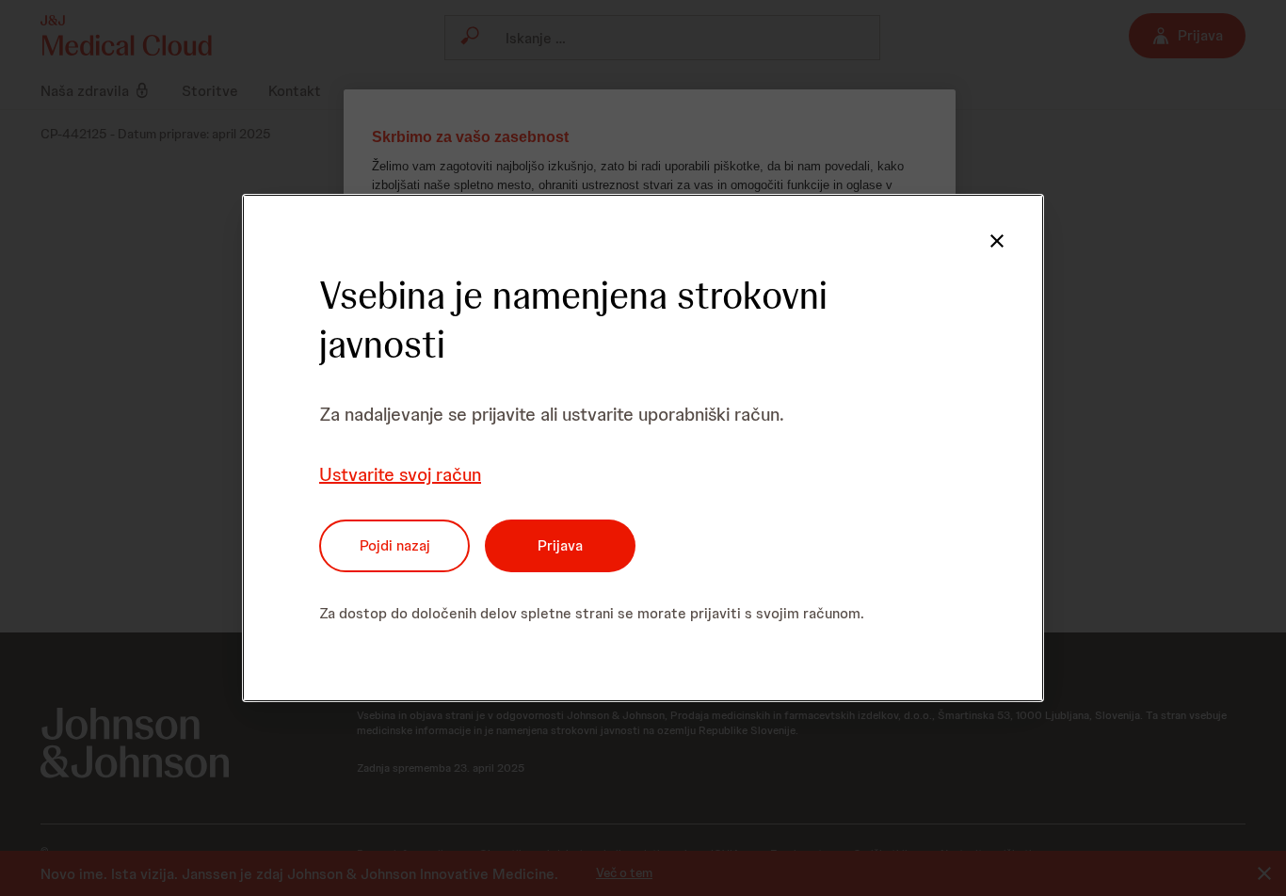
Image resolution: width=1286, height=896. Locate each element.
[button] (997, 241)
